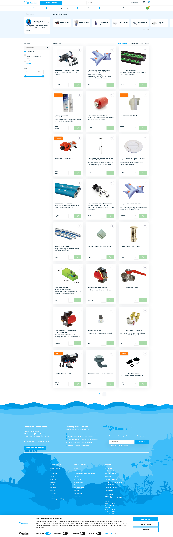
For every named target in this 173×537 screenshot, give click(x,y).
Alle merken (30, 51)
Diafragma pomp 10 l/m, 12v (64, 158)
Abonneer (141, 442)
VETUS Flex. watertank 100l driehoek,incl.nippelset (130, 204)
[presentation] (144, 29)
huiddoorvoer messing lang (130, 246)
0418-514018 (35, 431)
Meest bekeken (122, 43)
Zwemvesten (78, 485)
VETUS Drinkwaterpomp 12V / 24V (67, 70)
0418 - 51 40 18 (112, 479)
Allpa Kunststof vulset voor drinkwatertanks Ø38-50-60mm (131, 374)
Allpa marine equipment (34, 56)
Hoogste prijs (145, 43)
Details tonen (109, 533)
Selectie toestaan (145, 524)
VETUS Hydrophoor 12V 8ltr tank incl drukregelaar (66, 331)
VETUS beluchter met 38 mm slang (100, 203)
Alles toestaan (145, 519)
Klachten (53, 490)
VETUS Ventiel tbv (94, 330)
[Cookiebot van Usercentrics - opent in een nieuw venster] (24, 533)
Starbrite (29, 61)
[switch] (65, 533)
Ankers (76, 468)
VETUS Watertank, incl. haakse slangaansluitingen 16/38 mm (99, 71)
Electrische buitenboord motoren (84, 474)
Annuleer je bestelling (57, 499)
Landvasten (77, 479)
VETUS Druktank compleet (97, 115)
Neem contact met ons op (35, 448)
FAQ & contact (55, 468)
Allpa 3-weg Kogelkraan (129, 287)
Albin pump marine (32, 54)
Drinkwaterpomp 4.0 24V (64, 374)
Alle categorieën (50, 3)
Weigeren (146, 529)
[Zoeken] (126, 3)
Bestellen (53, 479)
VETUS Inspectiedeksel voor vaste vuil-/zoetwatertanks (132, 159)
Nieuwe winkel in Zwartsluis (87, 8)
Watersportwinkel (79, 488)
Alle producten (30, 14)
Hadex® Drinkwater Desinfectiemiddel (62, 116)
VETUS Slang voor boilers (64, 203)
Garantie (53, 493)
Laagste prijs (134, 43)
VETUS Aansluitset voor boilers (131, 330)
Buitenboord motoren (80, 471)
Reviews (52, 471)
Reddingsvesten (79, 482)
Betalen (52, 485)
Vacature (53, 476)
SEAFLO (28, 58)
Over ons (53, 496)
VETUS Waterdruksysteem (97, 287)
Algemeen (53, 474)
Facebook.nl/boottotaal (41, 436)
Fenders (76, 476)
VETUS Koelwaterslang (128, 70)
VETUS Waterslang (62, 246)
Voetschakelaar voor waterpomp (99, 246)
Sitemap (76, 490)
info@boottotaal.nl (38, 434)
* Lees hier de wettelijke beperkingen (118, 445)
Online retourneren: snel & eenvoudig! (113, 8)
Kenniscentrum (79, 493)
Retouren (53, 488)
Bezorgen (53, 482)
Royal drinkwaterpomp (128, 115)
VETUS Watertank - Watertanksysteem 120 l (63, 288)
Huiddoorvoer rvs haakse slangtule (100, 374)
